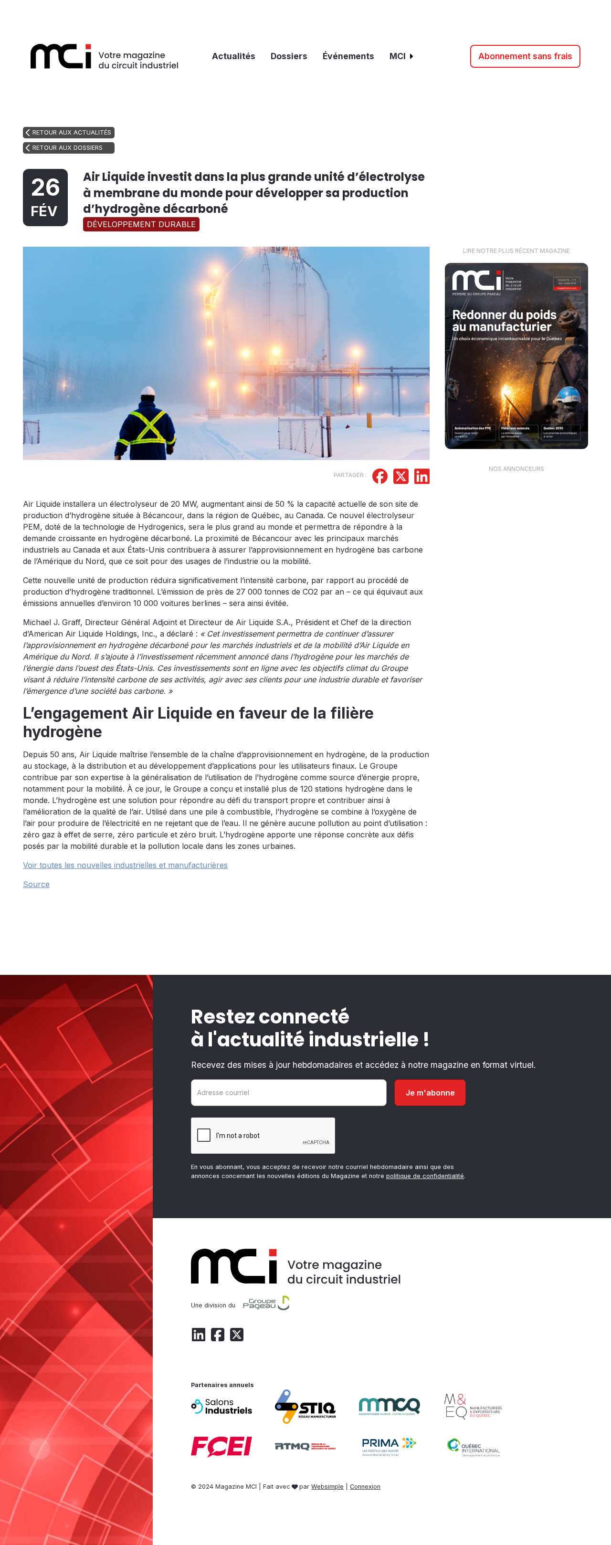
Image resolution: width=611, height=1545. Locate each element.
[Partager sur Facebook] (380, 478)
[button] (402, 56)
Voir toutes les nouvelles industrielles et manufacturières (125, 865)
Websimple (327, 1486)
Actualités (233, 56)
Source (36, 884)
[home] (105, 56)
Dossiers (289, 56)
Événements (348, 56)
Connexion (365, 1486)
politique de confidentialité (425, 1176)
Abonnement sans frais (525, 56)
